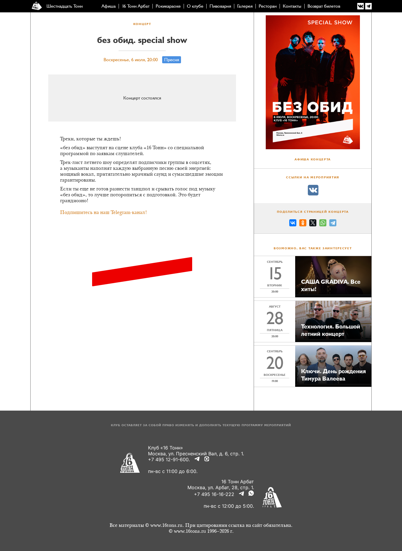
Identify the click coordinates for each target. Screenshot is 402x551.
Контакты (292, 6)
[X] (312, 223)
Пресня (171, 60)
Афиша (109, 6)
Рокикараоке (168, 6)
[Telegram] (332, 223)
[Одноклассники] (302, 223)
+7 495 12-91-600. (169, 459)
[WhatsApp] (322, 223)
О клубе (195, 6)
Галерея (245, 6)
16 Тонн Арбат (135, 6)
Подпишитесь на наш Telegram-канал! (103, 212)
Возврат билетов (324, 6)
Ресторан (268, 6)
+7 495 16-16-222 (214, 494)
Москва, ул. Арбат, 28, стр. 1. (220, 487)
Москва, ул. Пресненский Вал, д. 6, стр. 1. (196, 454)
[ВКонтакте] (292, 223)
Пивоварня (220, 6)
